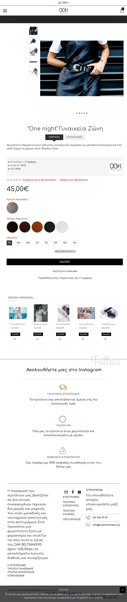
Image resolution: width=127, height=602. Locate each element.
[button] (77, 113)
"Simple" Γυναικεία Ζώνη (110, 324)
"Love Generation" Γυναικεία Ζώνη (64, 324)
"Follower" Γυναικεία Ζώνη (19, 324)
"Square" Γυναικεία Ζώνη (87, 324)
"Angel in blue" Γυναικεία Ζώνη (41, 324)
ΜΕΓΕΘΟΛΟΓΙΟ (65, 251)
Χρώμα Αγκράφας (17, 199)
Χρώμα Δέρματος (17, 218)
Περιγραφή (54, 137)
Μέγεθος (12, 238)
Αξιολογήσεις (74, 137)
